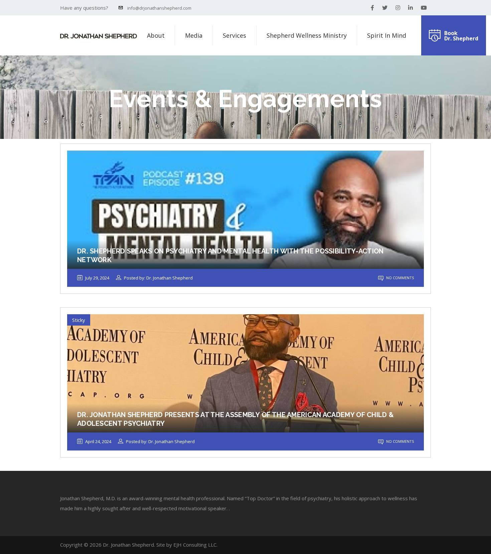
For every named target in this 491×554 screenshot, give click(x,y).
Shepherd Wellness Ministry (307, 35)
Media (193, 35)
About (156, 35)
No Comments (399, 277)
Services (234, 35)
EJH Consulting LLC (194, 544)
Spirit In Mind (386, 35)
